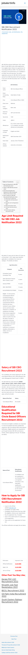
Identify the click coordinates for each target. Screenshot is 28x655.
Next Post (14, 639)
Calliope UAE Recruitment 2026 (9, 652)
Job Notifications (16, 32)
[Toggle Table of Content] (17, 182)
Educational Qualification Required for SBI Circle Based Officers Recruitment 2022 (10, 192)
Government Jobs (6, 32)
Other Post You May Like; (11, 198)
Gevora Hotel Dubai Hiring (8, 650)
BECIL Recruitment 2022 (11, 205)
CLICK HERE (18, 563)
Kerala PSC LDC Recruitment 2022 (12, 200)
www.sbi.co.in (12, 507)
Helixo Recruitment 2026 (8, 642)
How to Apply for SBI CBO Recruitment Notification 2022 (10, 196)
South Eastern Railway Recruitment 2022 (10, 210)
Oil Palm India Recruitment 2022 (11, 208)
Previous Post (13, 636)
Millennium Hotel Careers (8, 647)
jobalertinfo (8, 3)
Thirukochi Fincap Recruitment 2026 (11, 645)
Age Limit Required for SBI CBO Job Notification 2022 (10, 185)
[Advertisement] (14, 50)
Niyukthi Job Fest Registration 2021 (12, 203)
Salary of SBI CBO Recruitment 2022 (10, 188)
